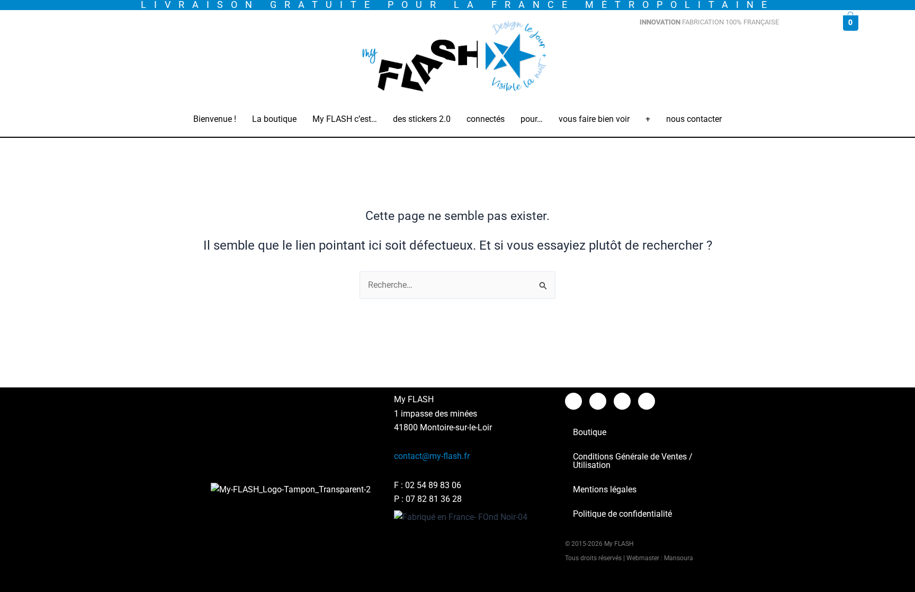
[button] (274, 119)
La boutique (274, 119)
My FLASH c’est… (344, 119)
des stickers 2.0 (422, 119)
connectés (486, 119)
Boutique (589, 432)
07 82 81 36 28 (434, 499)
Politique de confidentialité (622, 514)
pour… (532, 119)
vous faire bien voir (594, 119)
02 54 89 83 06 (433, 485)
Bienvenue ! (214, 119)
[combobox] (727, 48)
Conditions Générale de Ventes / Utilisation (633, 461)
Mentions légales (604, 489)
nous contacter (694, 119)
